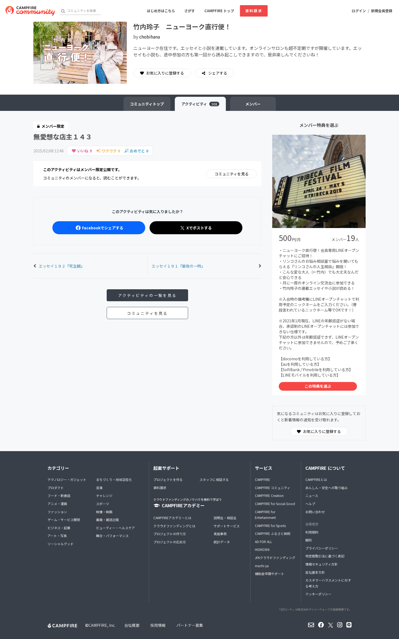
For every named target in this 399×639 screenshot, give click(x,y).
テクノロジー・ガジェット (66, 479)
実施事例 (220, 533)
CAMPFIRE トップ (219, 10)
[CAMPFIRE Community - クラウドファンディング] (30, 11)
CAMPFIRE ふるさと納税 (272, 533)
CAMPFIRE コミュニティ (272, 487)
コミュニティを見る (232, 173)
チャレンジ (104, 495)
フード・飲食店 (58, 495)
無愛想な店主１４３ (62, 136)
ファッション (57, 511)
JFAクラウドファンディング (275, 557)
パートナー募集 (189, 625)
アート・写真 (57, 535)
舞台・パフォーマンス (112, 535)
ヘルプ (310, 503)
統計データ (222, 542)
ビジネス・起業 (58, 527)
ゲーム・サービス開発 (63, 519)
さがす (189, 10)
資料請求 (253, 10)
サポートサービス (227, 526)
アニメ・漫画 (57, 503)
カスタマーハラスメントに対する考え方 (328, 583)
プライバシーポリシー (321, 548)
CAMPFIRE (262, 479)
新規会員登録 (381, 10)
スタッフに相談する (214, 479)
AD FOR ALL (263, 541)
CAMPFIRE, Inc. (101, 625)
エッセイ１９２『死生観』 (61, 266)
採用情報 (158, 625)
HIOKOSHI (262, 549)
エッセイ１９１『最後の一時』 (178, 266)
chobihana (149, 36)
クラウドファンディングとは (174, 526)
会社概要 (132, 625)
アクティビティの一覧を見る (147, 295)
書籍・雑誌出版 (107, 519)
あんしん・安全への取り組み (326, 487)
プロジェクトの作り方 (169, 533)
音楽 (99, 487)
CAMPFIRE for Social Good (275, 503)
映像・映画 (104, 511)
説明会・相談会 (225, 517)
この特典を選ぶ (318, 386)
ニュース (311, 495)
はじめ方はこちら (161, 10)
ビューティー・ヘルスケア (115, 527)
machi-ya (262, 565)
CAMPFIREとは (316, 479)
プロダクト (55, 487)
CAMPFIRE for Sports (270, 525)
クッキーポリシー (318, 594)
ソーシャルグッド (60, 543)
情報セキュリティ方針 (321, 564)
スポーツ (102, 503)
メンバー (253, 104)
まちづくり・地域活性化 (114, 479)
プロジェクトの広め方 (169, 542)
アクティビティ (199, 104)
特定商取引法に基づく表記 (324, 556)
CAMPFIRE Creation (269, 495)
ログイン (359, 10)
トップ (147, 104)
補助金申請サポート (269, 573)
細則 (308, 540)
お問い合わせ (315, 511)
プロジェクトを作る (168, 479)
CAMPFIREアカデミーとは (172, 517)
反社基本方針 (315, 572)
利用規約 (311, 532)
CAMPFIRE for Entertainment (265, 514)
